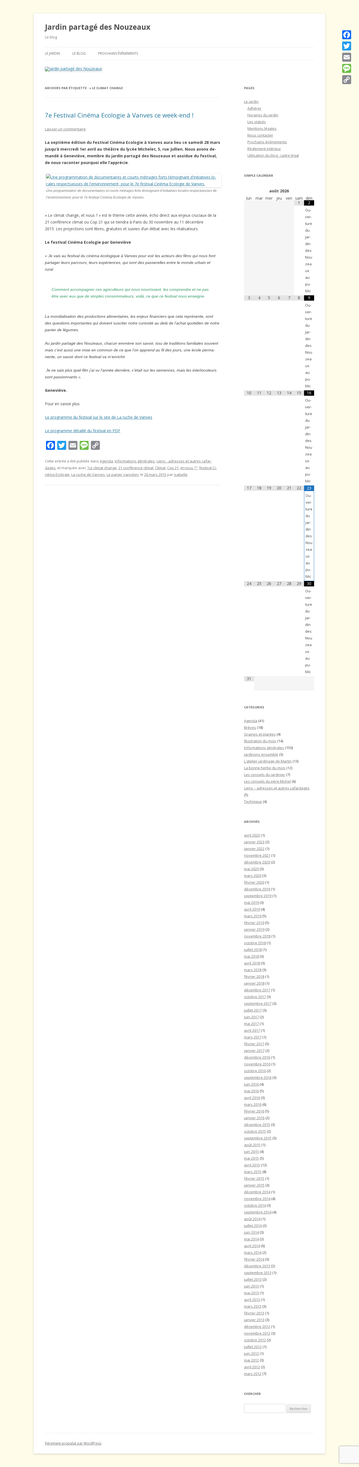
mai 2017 (251, 1023)
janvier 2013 (254, 1319)
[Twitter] (346, 46)
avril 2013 (252, 1299)
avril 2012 (252, 1366)
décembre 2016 (257, 1057)
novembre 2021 (257, 855)
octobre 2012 (255, 1339)
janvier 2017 (254, 1050)
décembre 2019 (257, 889)
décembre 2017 (257, 989)
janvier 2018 (254, 983)
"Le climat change (102, 467)
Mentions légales (262, 128)
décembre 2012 (257, 1326)
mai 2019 (251, 902)
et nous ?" (188, 467)
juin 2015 (251, 1151)
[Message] (346, 68)
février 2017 (254, 1043)
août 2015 (252, 1144)
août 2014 (252, 1218)
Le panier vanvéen (123, 474)
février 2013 (254, 1313)
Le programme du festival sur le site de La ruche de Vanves (98, 417)
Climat (160, 467)
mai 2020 (251, 868)
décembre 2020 (257, 862)
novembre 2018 (257, 936)
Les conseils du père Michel (267, 781)
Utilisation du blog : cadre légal (273, 155)
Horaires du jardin (262, 115)
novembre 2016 (257, 1064)
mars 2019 (252, 915)
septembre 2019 (257, 895)
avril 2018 (252, 963)
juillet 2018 (253, 949)
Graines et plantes (260, 734)
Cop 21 (173, 467)
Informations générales (135, 461)
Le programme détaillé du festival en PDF (82, 430)
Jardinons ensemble (261, 754)
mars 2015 (252, 1171)
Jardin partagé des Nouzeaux (97, 27)
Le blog (79, 53)
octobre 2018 (255, 942)
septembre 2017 (257, 1003)
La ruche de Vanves (88, 474)
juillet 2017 (253, 1010)
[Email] (346, 57)
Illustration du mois (260, 740)
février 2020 (254, 882)
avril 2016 (252, 1097)
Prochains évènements (118, 53)
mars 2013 (252, 1306)
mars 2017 (252, 1037)
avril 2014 (252, 1245)
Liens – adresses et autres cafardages (277, 788)
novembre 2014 (257, 1198)
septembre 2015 (257, 1138)
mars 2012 (252, 1373)
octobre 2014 (255, 1205)
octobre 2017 (255, 996)
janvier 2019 (254, 929)
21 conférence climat (135, 467)
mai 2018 (251, 956)
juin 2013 (251, 1286)
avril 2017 (252, 1030)
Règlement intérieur (264, 148)
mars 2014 (252, 1252)
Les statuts (256, 121)
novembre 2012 (257, 1333)
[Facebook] (346, 34)
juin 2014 (251, 1232)
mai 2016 (251, 1090)
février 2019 (254, 922)
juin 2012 (251, 1353)
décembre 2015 (257, 1124)
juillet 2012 (253, 1346)
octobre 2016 (255, 1070)
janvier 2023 (254, 841)
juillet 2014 (253, 1225)
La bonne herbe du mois (265, 767)
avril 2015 (252, 1164)
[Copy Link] (346, 79)
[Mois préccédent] (249, 191)
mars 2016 (252, 1104)
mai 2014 (251, 1239)
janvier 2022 (254, 848)
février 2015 (254, 1178)
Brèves (250, 727)
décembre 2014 (257, 1191)
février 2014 (254, 1259)
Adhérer (254, 108)
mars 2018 (252, 969)
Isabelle (180, 474)
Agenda (106, 461)
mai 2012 (251, 1360)
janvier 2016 (254, 1117)
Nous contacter (260, 135)
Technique (253, 801)
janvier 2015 (254, 1185)
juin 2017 (251, 1016)
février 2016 (254, 1111)
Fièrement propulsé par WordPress (73, 1443)
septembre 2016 (257, 1077)
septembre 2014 (257, 1212)
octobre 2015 (255, 1131)
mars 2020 (252, 875)
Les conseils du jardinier (264, 774)
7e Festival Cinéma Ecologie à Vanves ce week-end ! (119, 115)
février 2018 (254, 976)
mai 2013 (251, 1292)
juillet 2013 (253, 1279)
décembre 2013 (257, 1265)
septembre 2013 (257, 1272)
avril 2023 (252, 835)
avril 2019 (252, 909)
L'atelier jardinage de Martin (268, 761)
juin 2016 (251, 1084)
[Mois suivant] (309, 191)
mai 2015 (251, 1158)
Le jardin (52, 53)
